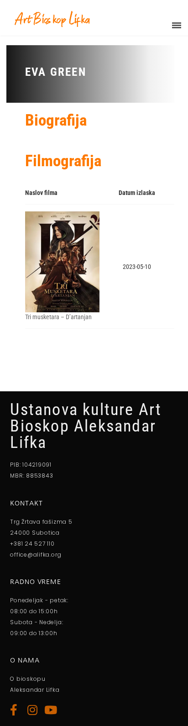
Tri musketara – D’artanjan (58, 317)
